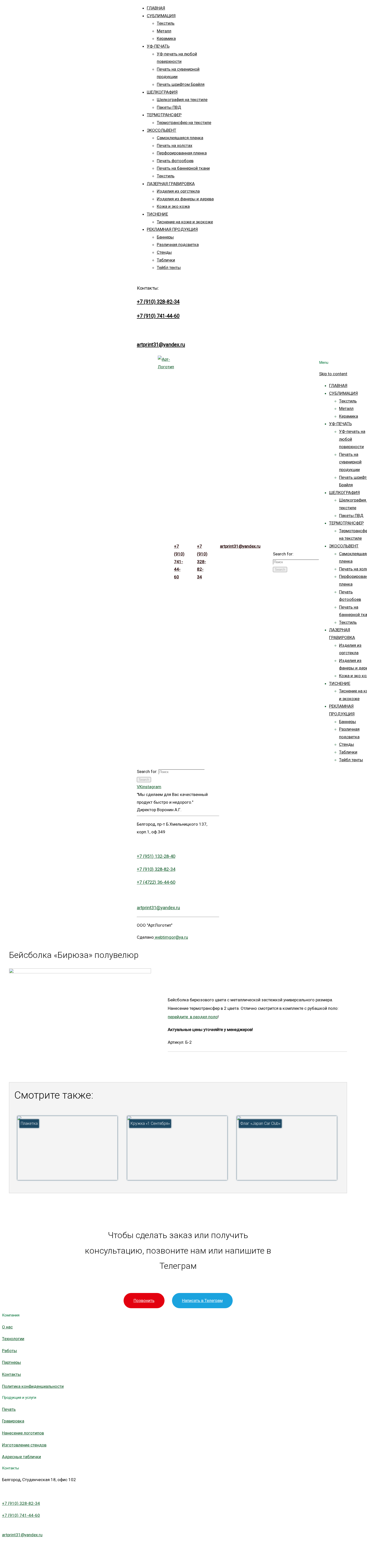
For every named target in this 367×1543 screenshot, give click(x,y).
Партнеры (11, 1362)
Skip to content (333, 373)
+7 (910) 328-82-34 (158, 302)
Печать (9, 1409)
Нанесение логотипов (23, 1432)
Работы (9, 1350)
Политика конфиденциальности (33, 1386)
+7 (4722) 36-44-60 (156, 882)
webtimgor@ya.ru (171, 937)
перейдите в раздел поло (193, 1016)
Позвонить (144, 1300)
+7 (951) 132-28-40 (156, 856)
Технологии (13, 1338)
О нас (7, 1326)
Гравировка (13, 1420)
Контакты (11, 1374)
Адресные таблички (21, 1456)
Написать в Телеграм (202, 1300)
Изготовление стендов (24, 1444)
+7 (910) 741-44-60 (158, 316)
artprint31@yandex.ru (161, 345)
